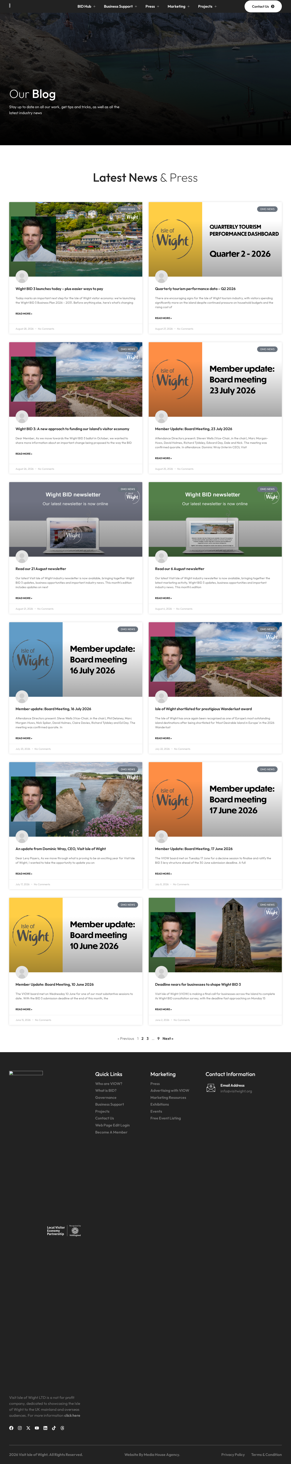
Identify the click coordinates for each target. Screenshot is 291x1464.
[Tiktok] (54, 1428)
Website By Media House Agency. (152, 1454)
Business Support (118, 6)
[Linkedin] (45, 1428)
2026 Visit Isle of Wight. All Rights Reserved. (46, 1454)
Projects (205, 6)
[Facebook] (11, 1428)
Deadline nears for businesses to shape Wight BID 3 (198, 984)
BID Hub (84, 6)
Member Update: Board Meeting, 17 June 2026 (194, 848)
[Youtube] (37, 1428)
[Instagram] (20, 1428)
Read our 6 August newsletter (180, 568)
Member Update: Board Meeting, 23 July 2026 (193, 428)
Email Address (232, 1085)
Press (150, 6)
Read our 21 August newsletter (41, 568)
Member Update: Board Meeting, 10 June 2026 (55, 984)
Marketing (176, 6)
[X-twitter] (28, 1428)
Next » (168, 1038)
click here (72, 1415)
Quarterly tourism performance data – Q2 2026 (195, 288)
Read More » (24, 313)
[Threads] (62, 1428)
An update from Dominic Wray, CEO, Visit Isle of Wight (61, 848)
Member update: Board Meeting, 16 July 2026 (53, 708)
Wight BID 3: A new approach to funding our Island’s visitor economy (72, 428)
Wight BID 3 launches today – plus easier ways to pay (59, 288)
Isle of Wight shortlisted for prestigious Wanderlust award (203, 708)
